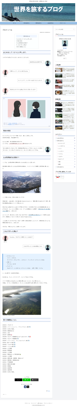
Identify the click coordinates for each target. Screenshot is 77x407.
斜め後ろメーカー (11, 124)
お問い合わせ (40, 403)
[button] (34, 379)
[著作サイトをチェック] (25, 387)
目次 (25, 36)
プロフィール (27, 403)
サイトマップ (33, 403)
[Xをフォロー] (28, 387)
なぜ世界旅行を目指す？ (22, 42)
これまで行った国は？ (22, 44)
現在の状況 (19, 40)
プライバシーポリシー (48, 403)
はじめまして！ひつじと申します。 (25, 39)
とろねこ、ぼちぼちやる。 (13, 123)
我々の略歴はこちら (21, 46)
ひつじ (65, 48)
